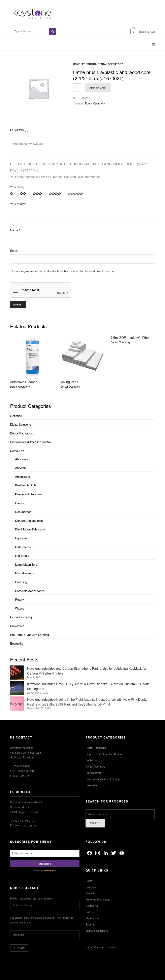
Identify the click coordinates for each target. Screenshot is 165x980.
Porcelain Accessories (30, 591)
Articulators (22, 476)
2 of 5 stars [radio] (24, 194)
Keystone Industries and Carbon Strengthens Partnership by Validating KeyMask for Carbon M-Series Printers (86, 671)
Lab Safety (22, 555)
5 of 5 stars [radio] (77, 194)
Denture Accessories (29, 520)
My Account (93, 918)
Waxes (19, 608)
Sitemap (90, 924)
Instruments (23, 547)
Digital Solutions (20, 424)
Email (15, 250)
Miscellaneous (24, 573)
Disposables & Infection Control (30, 442)
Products (89, 64)
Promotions (92, 893)
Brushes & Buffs (26, 485)
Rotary (19, 599)
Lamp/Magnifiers (26, 564)
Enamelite (16, 643)
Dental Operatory (110, 64)
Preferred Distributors (98, 899)
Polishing (21, 582)
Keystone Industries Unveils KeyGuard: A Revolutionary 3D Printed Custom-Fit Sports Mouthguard (88, 686)
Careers (90, 912)
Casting (20, 503)
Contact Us (92, 906)
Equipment (22, 538)
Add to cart (98, 87)
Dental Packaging (21, 433)
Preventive (17, 626)
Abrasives (21, 459)
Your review (19, 204)
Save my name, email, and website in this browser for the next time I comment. (65, 271)
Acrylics (20, 467)
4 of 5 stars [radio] (56, 194)
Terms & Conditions (97, 931)
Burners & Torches (28, 494)
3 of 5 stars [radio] (39, 194)
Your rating (17, 187)
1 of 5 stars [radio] (13, 194)
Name (15, 230)
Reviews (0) (19, 130)
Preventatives (94, 773)
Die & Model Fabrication (30, 529)
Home (76, 64)
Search (95, 823)
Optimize (16, 416)
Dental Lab (17, 451)
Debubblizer (23, 512)
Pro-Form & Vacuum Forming (29, 634)
